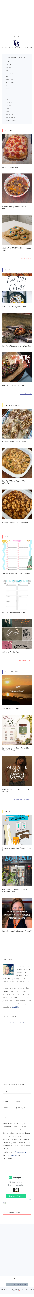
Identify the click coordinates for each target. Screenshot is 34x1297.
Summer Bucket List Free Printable (16, 573)
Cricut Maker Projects (11, 652)
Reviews (8, 108)
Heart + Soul (28, 1289)
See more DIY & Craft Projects (22, 799)
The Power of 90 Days (10, 708)
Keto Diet (9, 91)
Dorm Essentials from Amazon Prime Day (16, 849)
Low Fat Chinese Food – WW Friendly (13, 482)
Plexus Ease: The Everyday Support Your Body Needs (16, 749)
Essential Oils (9, 73)
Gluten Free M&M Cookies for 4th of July (16, 249)
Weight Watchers (11, 117)
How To (8, 85)
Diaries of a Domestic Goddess (17, 44)
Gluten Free (9, 79)
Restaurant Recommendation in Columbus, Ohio (14, 890)
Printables (9, 102)
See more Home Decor (25, 660)
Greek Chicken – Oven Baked (14, 441)
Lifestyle (8, 94)
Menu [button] (18, 36)
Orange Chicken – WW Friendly (15, 522)
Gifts (7, 76)
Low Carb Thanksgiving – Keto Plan (16, 346)
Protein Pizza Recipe (10, 167)
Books (8, 61)
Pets (7, 99)
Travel (7, 111)
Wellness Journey (11, 120)
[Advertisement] (17, 17)
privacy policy (11, 1155)
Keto (7, 88)
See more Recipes (26, 258)
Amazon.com (20, 1152)
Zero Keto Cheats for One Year (14, 306)
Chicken (8, 64)
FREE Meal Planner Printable (14, 612)
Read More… (17, 1007)
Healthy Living (10, 82)
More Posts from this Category (21, 939)
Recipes (8, 105)
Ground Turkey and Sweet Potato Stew (15, 207)
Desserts (8, 67)
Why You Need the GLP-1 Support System (15, 790)
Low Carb (9, 97)
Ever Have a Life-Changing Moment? (16, 931)
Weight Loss (9, 114)
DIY (7, 70)
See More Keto (27, 393)
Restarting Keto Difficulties (13, 385)
